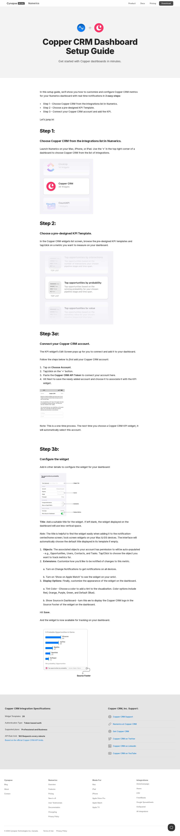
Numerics (33, 3)
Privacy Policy (61, 831)
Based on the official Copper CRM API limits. (24, 740)
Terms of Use (48, 831)
